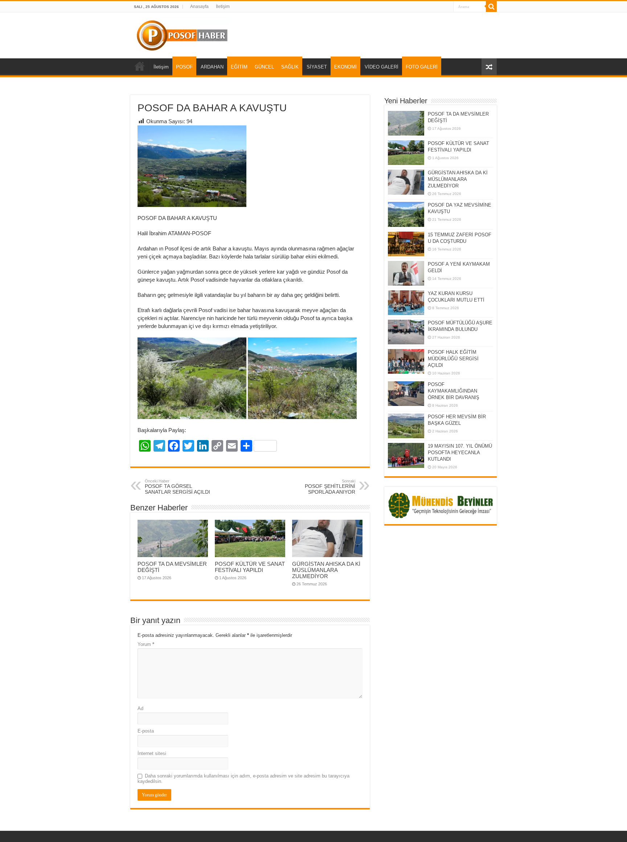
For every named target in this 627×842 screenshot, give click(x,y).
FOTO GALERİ (422, 67)
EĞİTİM (239, 67)
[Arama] (491, 6)
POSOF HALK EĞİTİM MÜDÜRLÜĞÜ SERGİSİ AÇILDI (453, 358)
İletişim (223, 6)
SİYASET (317, 67)
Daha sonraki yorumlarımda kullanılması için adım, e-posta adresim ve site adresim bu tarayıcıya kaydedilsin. (243, 778)
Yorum (146, 644)
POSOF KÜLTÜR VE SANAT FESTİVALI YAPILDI (250, 567)
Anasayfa (199, 6)
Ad (140, 708)
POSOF (184, 67)
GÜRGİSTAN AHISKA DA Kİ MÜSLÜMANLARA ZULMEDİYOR (326, 570)
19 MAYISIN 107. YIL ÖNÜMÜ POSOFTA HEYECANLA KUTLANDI (460, 452)
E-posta (146, 731)
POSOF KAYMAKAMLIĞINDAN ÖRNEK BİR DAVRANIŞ (453, 391)
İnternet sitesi (152, 753)
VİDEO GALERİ (381, 67)
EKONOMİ (345, 67)
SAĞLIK (290, 67)
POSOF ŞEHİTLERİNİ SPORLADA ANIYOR (330, 487)
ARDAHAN (212, 67)
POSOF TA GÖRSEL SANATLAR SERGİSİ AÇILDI (177, 487)
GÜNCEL (264, 67)
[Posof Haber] (183, 34)
